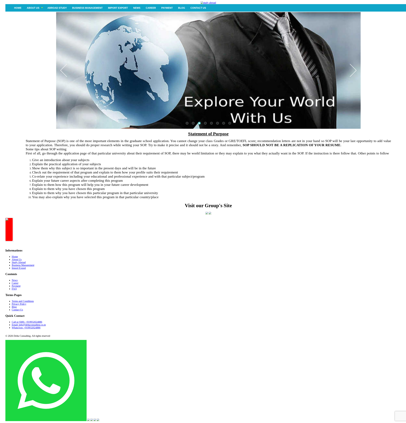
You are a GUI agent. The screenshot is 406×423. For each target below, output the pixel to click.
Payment (16, 286)
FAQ (14, 288)
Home (17, 8)
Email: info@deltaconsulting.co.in (29, 324)
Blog (14, 307)
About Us (17, 259)
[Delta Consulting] (208, 2)
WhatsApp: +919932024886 (26, 327)
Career (15, 283)
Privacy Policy (19, 304)
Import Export (19, 268)
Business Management (23, 265)
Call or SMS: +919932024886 (27, 322)
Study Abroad (19, 262)
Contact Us (17, 309)
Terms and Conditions (23, 301)
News (15, 280)
